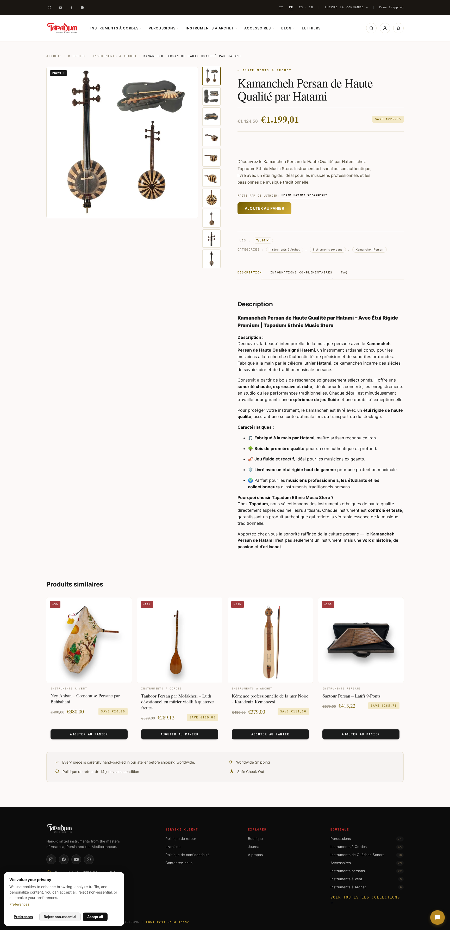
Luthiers (311, 28)
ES (301, 7)
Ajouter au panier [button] (89, 734)
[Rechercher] (371, 28)
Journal (254, 847)
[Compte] (385, 28)
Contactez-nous (178, 863)
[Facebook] (71, 7)
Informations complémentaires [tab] (301, 272)
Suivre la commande (346, 7)
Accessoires (259, 28)
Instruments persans (327, 249)
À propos (255, 855)
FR (291, 7)
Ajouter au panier (264, 208)
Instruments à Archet (211, 28)
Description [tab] (250, 272)
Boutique (77, 56)
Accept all (95, 917)
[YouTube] (76, 859)
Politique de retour (180, 839)
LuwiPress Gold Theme (167, 922)
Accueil (54, 56)
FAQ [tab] (344, 272)
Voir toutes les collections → (365, 900)
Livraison (172, 847)
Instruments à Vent (366, 879)
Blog (288, 28)
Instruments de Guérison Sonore (366, 855)
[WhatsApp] (89, 859)
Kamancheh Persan (369, 249)
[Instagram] (49, 7)
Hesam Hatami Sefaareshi (304, 195)
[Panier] (398, 28)
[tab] (211, 76)
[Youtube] (60, 7)
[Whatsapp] (82, 7)
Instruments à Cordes (115, 28)
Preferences (19, 904)
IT (281, 7)
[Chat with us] (437, 917)
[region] (133, 167)
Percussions (164, 28)
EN (311, 7)
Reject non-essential (60, 917)
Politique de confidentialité (187, 855)
